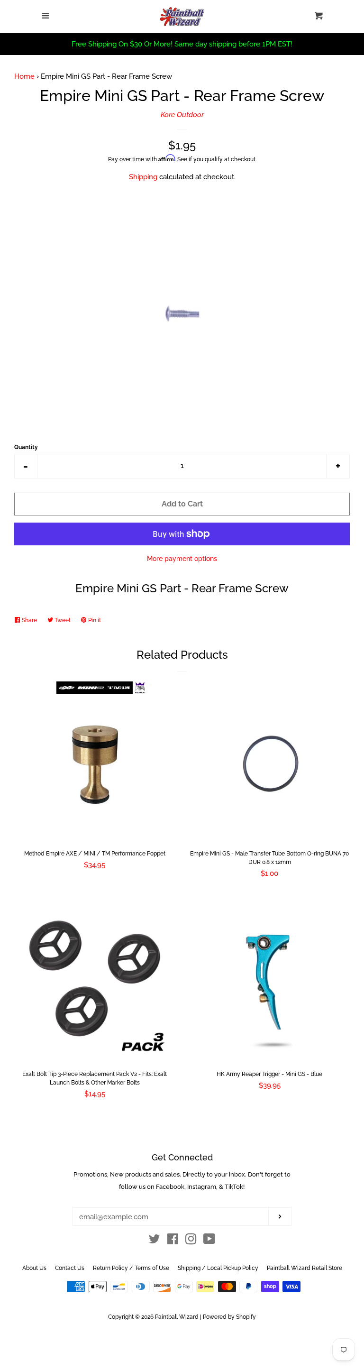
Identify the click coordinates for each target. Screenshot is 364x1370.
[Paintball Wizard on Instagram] (191, 1241)
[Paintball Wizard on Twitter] (154, 1241)
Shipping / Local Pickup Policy (218, 1268)
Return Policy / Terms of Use (131, 1268)
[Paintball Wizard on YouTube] (209, 1241)
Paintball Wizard (177, 1317)
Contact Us (69, 1268)
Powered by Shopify (229, 1317)
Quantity (26, 447)
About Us (34, 1268)
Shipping (143, 177)
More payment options (182, 558)
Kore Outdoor (182, 114)
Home (24, 76)
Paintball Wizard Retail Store (304, 1268)
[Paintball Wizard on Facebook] (173, 1241)
